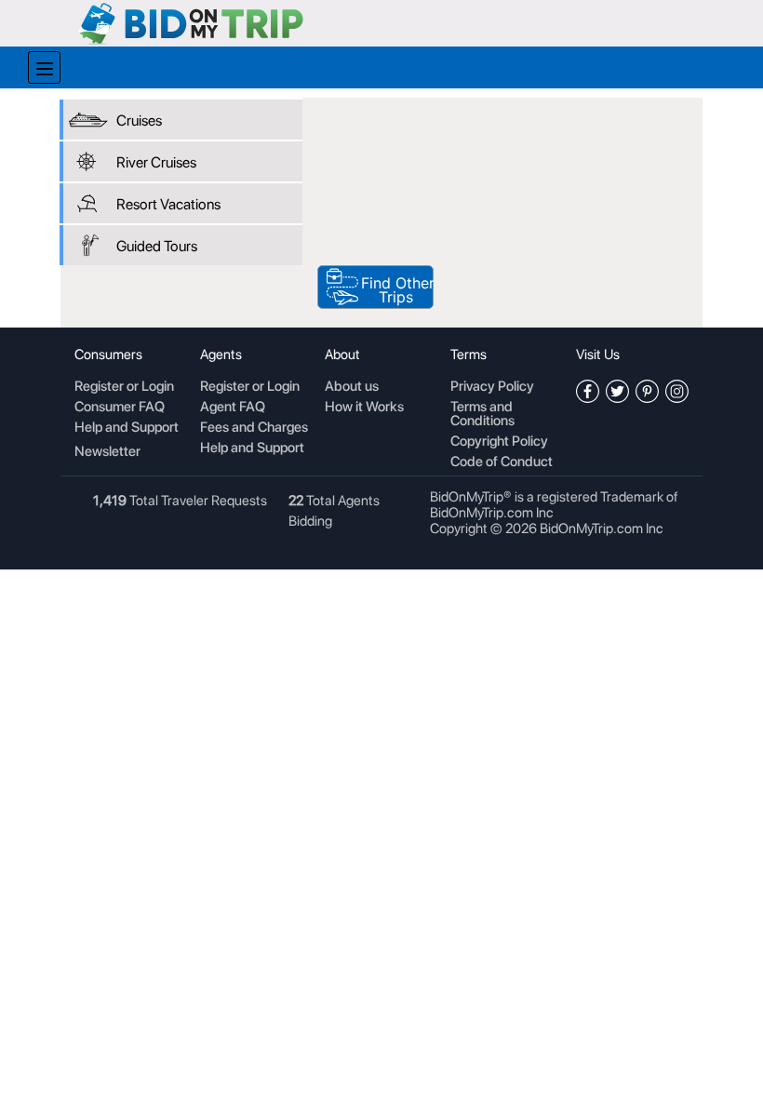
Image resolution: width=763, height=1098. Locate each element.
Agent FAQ (232, 407)
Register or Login (124, 387)
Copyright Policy (499, 442)
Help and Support (126, 428)
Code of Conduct (501, 462)
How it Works (364, 407)
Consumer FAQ (119, 407)
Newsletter (107, 451)
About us (352, 387)
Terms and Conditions (482, 414)
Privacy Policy (492, 387)
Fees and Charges (254, 428)
